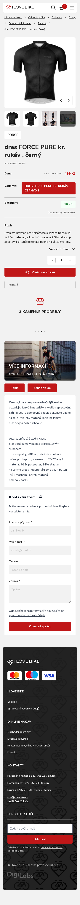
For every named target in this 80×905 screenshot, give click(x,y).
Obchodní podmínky (19, 732)
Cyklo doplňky (36, 17)
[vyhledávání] (53, 8)
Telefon (14, 561)
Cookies (12, 702)
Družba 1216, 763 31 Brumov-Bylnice (29, 790)
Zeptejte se (42, 388)
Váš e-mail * (17, 542)
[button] (61, 100)
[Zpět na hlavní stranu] (40, 663)
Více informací (59, 249)
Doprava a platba (17, 739)
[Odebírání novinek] (40, 828)
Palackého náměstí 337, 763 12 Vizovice (31, 776)
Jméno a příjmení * (20, 522)
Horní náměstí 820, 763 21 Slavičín (28, 783)
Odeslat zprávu (40, 626)
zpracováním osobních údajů (27, 615)
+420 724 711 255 (18, 801)
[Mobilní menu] (72, 7)
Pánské (42, 23)
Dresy (72, 17)
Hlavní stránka (13, 17)
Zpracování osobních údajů (23, 708)
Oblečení (57, 17)
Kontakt (12, 752)
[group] (40, 307)
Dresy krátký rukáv (20, 23)
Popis (14, 388)
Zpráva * (14, 581)
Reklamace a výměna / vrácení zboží (28, 745)
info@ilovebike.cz (17, 797)
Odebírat (40, 839)
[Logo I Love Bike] (20, 7)
